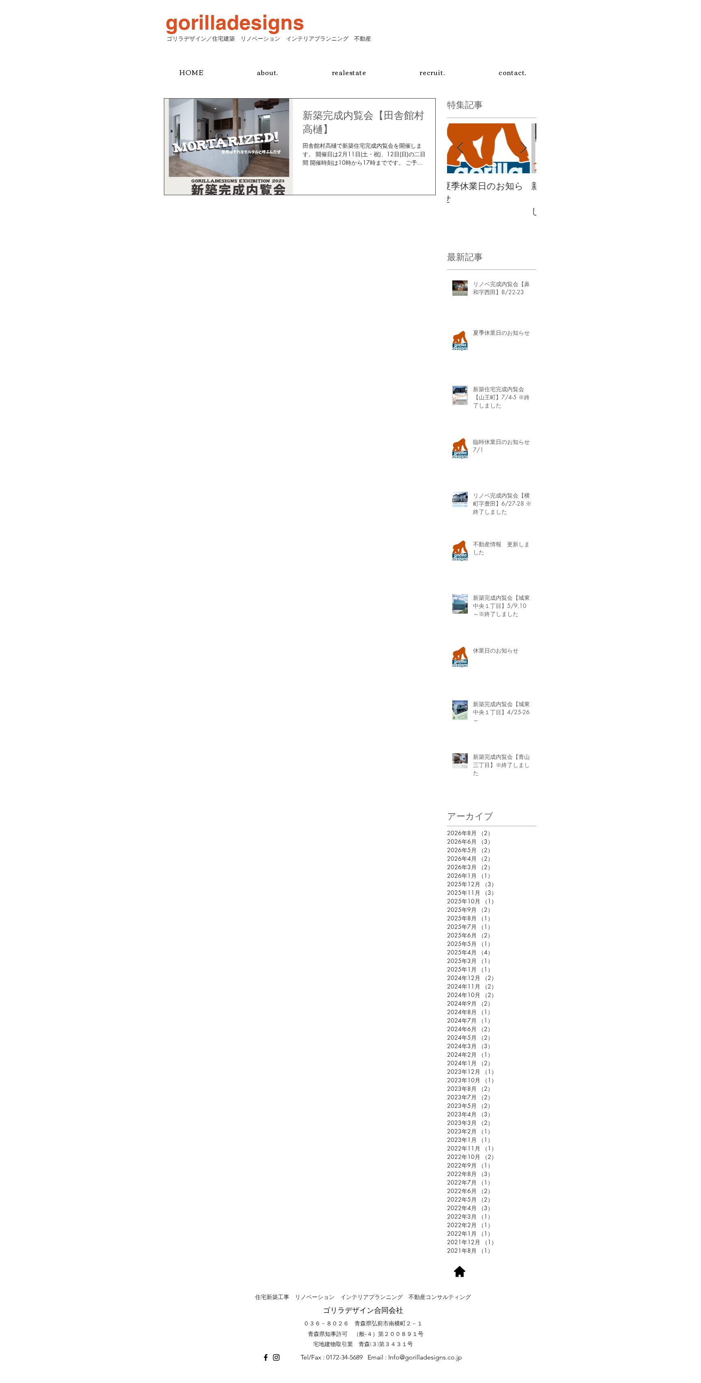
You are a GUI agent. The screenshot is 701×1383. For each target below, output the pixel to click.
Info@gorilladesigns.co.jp (425, 1357)
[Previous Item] (460, 148)
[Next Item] (523, 148)
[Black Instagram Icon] (276, 1357)
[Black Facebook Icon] (265, 1357)
